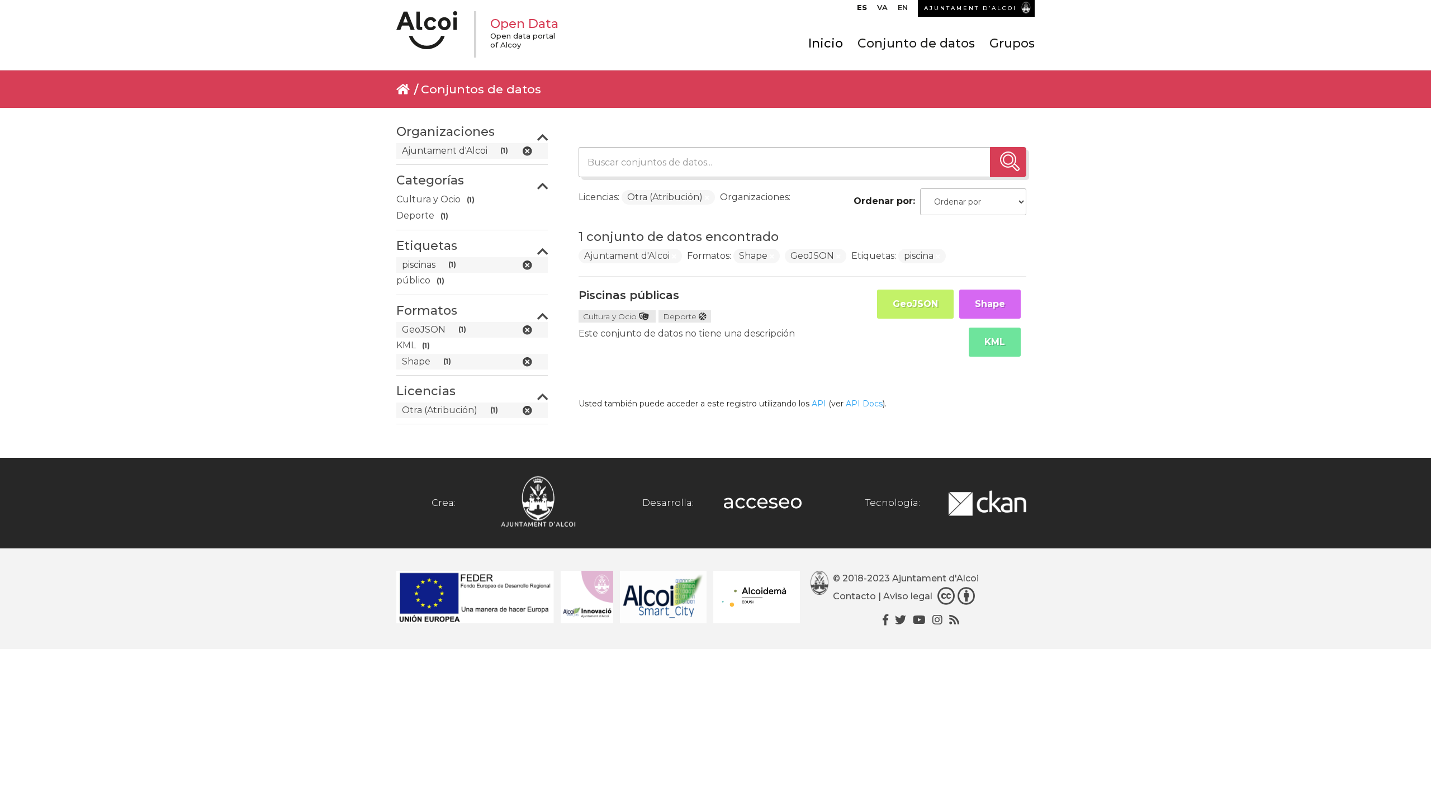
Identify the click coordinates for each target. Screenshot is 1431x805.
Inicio (825, 43)
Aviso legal (907, 596)
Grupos (1012, 43)
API (819, 404)
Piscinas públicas (629, 295)
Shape (990, 304)
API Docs (864, 404)
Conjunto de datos (916, 43)
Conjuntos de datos (481, 89)
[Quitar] (707, 198)
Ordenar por (883, 201)
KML (994, 342)
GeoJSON (915, 304)
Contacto (854, 596)
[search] (1008, 162)
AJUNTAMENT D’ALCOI (970, 8)
